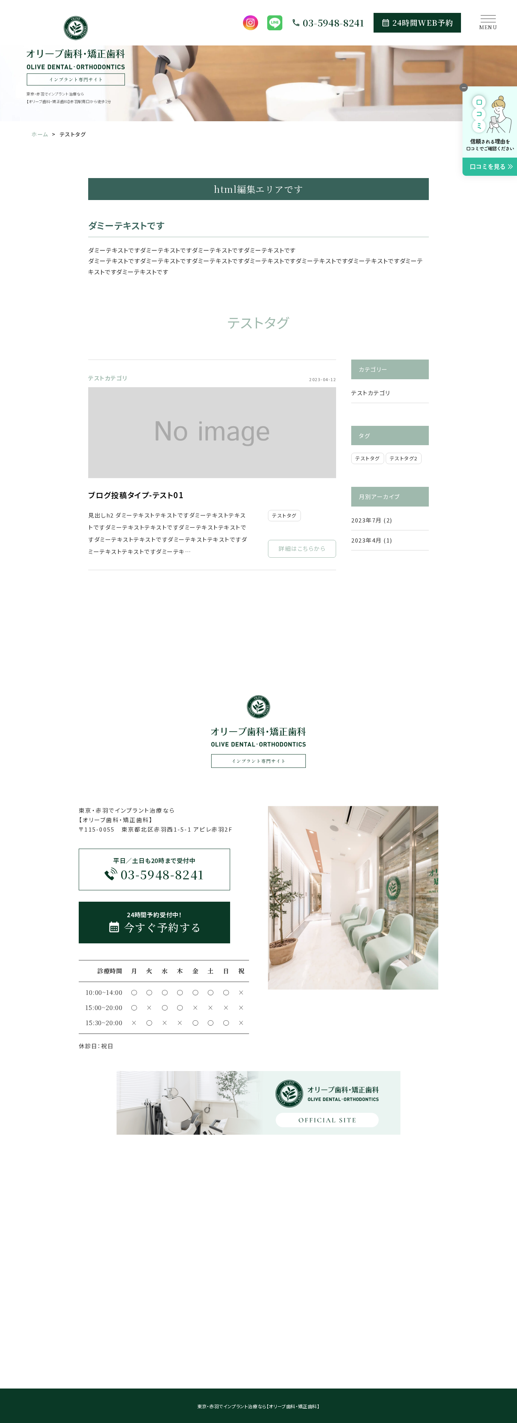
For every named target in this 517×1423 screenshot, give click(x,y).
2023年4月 (366, 540)
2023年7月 (366, 520)
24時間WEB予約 (422, 22)
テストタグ (284, 515)
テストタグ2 (403, 458)
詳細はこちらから (302, 548)
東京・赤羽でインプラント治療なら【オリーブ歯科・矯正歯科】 (258, 1406)
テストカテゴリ (108, 378)
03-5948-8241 (333, 22)
